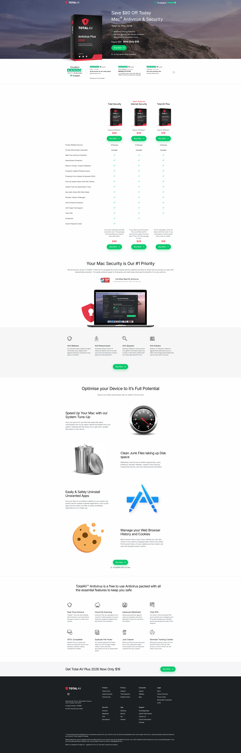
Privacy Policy (161, 697)
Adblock (123, 691)
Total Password (125, 694)
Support (141, 707)
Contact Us (142, 716)
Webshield (105, 713)
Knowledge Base (144, 710)
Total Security (106, 697)
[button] (119, 47)
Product (105, 688)
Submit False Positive (145, 713)
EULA (159, 691)
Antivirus (105, 710)
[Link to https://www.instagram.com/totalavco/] (68, 694)
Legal (159, 688)
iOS (121, 716)
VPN (103, 716)
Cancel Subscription (145, 719)
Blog (140, 697)
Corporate (142, 688)
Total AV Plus (106, 691)
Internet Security (107, 694)
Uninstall (141, 722)
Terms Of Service (162, 694)
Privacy (123, 688)
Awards (141, 691)
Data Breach (106, 719)
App (121, 707)
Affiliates (141, 694)
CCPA (159, 703)
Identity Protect (125, 697)
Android (122, 719)
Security (105, 707)
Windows (123, 710)
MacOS (122, 713)
